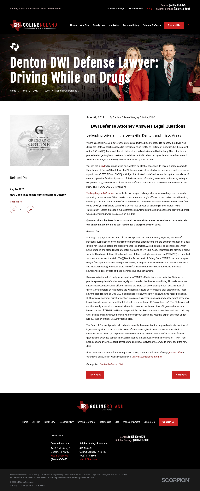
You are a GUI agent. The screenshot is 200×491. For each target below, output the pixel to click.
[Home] (33, 25)
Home (25, 422)
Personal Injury (66, 422)
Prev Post (95, 374)
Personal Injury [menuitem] (131, 25)
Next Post (181, 374)
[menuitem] (14, 485)
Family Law (49, 422)
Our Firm (36, 422)
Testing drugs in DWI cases (100, 193)
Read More (16, 201)
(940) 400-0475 (177, 5)
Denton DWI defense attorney (146, 356)
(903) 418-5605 (182, 9)
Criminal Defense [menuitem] (151, 25)
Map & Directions (59, 455)
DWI (102, 166)
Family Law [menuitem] (99, 25)
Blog (149, 8)
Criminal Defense (108, 364)
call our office (176, 352)
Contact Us (174, 25)
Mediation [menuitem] (113, 25)
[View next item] (30, 209)
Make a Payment (131, 422)
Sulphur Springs (115, 8)
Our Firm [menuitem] (84, 25)
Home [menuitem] (73, 25)
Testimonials (136, 8)
